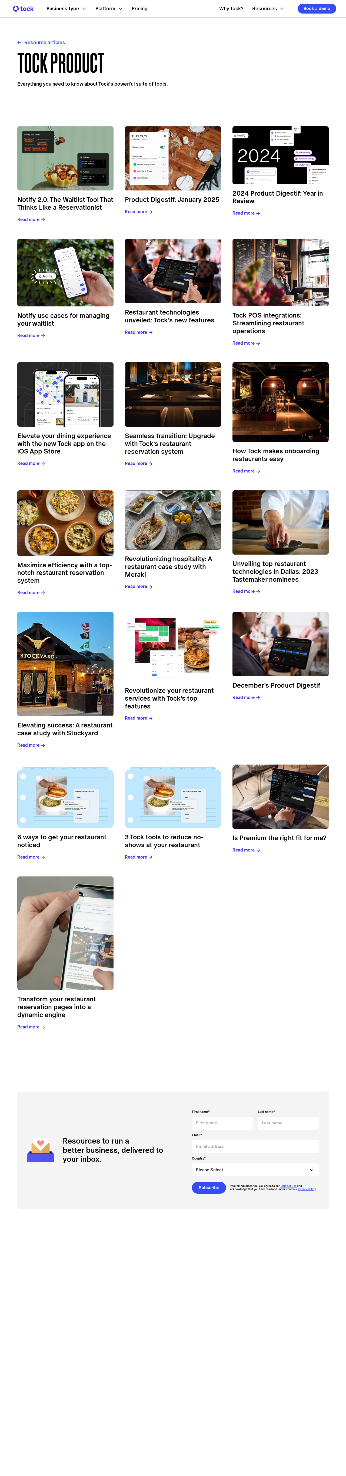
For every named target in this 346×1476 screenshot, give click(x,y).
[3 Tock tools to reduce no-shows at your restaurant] (173, 796)
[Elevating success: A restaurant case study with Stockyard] (65, 664)
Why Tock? (231, 8)
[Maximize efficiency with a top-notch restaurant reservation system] (65, 523)
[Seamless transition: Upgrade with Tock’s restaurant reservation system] (173, 394)
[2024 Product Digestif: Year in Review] (280, 155)
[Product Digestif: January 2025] (173, 158)
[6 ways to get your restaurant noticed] (65, 796)
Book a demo (317, 8)
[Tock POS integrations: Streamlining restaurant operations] (280, 272)
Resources (264, 8)
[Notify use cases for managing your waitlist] (65, 272)
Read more (28, 219)
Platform (105, 8)
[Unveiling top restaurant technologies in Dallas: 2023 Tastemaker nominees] (280, 522)
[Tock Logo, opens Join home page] (22, 8)
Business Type (62, 8)
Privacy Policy (306, 1189)
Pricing (140, 8)
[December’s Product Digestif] (280, 644)
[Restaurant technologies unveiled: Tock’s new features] (173, 271)
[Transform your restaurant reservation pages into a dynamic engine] (65, 933)
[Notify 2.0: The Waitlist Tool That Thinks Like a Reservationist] (65, 158)
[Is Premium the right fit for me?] (280, 797)
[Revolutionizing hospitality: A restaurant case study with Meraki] (173, 520)
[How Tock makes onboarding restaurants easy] (280, 402)
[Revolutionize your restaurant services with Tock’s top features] (173, 646)
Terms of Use (288, 1185)
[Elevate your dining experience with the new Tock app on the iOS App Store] (65, 394)
